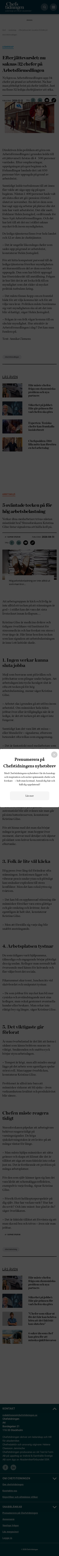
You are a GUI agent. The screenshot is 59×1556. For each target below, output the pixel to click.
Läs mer (29, 795)
